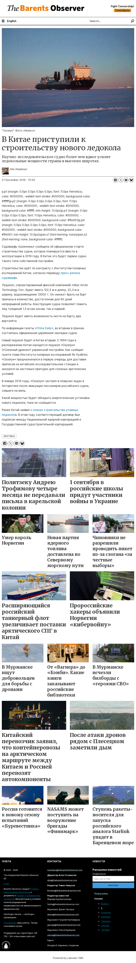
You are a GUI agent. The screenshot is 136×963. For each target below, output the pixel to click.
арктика (9, 436)
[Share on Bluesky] (131, 180)
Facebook (106, 912)
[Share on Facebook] (115, 180)
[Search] (132, 21)
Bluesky (105, 904)
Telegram (105, 921)
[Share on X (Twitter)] (120, 180)
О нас (6, 883)
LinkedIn (105, 925)
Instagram (106, 917)
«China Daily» (44, 328)
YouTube (105, 930)
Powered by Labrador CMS (68, 958)
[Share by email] (126, 180)
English (11, 21)
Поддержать (10, 923)
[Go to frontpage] (46, 8)
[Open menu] (3, 21)
